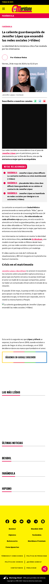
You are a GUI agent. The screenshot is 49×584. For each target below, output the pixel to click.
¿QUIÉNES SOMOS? (34, 562)
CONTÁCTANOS (17, 568)
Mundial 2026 (37, 528)
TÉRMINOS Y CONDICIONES (12, 556)
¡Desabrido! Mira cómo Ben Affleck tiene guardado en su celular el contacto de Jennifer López (25, 186)
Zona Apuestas (12, 547)
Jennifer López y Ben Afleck (14, 271)
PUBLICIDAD (31, 568)
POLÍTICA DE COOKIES (14, 562)
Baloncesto (12, 541)
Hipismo (12, 535)
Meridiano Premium (37, 541)
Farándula (7, 26)
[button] (44, 569)
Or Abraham (37, 239)
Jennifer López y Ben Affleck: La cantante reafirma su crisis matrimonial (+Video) (26, 176)
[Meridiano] (22, 8)
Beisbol (12, 528)
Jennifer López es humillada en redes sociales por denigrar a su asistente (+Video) (26, 196)
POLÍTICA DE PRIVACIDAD (37, 556)
